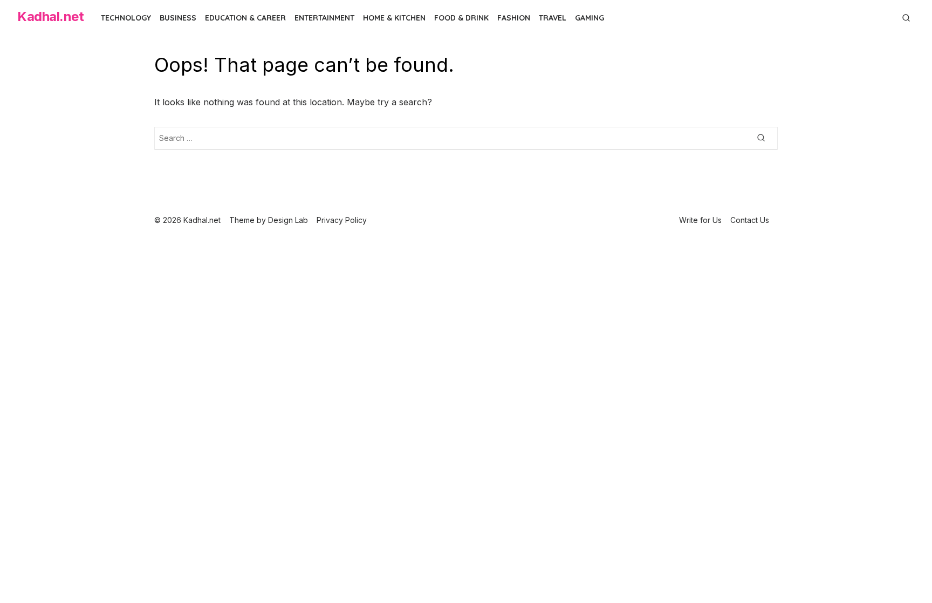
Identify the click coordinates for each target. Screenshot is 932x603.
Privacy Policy (342, 220)
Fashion (513, 18)
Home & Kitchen (394, 18)
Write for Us (700, 220)
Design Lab (288, 220)
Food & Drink (461, 18)
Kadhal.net (50, 16)
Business (178, 18)
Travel (552, 18)
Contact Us (749, 220)
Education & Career (245, 18)
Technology (126, 18)
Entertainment (324, 18)
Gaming (589, 18)
